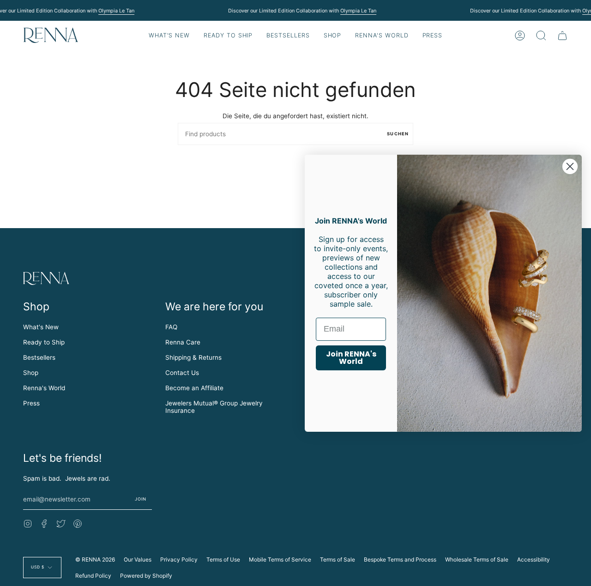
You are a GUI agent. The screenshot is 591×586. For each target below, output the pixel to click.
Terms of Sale (337, 559)
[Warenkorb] (562, 35)
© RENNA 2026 (95, 559)
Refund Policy (93, 575)
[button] (228, 35)
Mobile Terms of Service (280, 559)
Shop (30, 372)
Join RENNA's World (351, 358)
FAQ (171, 327)
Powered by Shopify (146, 575)
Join (141, 498)
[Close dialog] (570, 166)
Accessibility (533, 559)
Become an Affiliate (194, 388)
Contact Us (182, 372)
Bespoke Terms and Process (400, 559)
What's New (41, 327)
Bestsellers (39, 357)
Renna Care (182, 342)
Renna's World (44, 388)
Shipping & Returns (193, 357)
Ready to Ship (44, 342)
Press (31, 403)
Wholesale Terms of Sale (476, 559)
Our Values (137, 559)
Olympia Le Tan (116, 10)
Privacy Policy (179, 559)
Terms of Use (223, 559)
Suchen (398, 133)
